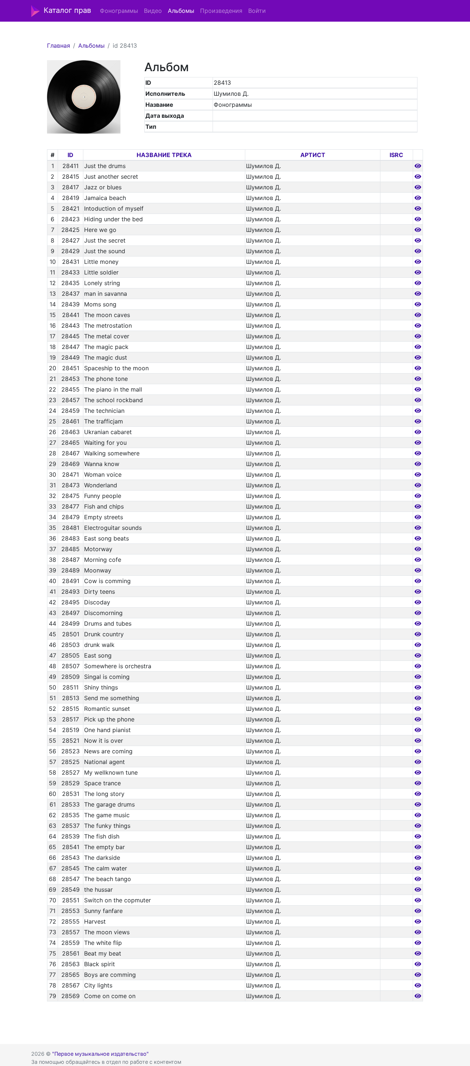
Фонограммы (119, 10)
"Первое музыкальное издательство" (100, 1054)
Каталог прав (67, 10)
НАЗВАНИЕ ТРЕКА (164, 155)
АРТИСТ (312, 155)
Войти (257, 10)
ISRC (396, 155)
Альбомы (181, 10)
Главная (58, 45)
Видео (153, 10)
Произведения (221, 10)
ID (70, 155)
